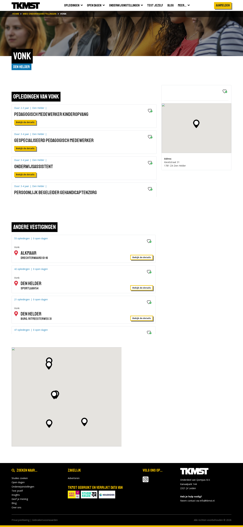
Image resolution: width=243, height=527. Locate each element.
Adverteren (74, 478)
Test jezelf (17, 490)
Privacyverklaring (20, 520)
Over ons (16, 507)
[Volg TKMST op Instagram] (145, 481)
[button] (196, 124)
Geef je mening (20, 499)
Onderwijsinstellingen (23, 486)
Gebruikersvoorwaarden (45, 520)
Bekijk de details (25, 122)
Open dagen (18, 482)
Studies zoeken (20, 478)
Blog (14, 503)
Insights (16, 494)
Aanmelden (223, 5)
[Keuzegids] (107, 494)
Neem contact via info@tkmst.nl (197, 500)
